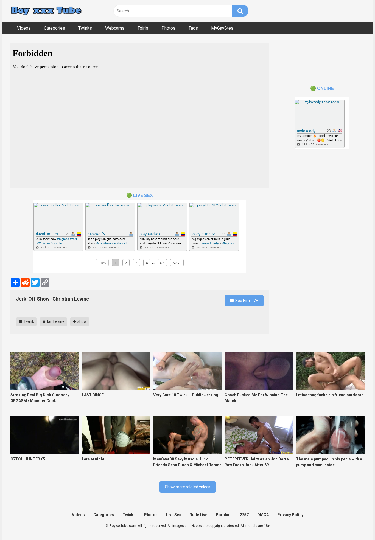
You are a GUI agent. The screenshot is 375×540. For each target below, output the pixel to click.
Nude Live (198, 515)
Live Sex (173, 515)
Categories (54, 28)
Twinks (85, 28)
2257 (244, 515)
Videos (24, 28)
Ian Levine (55, 321)
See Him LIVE (246, 300)
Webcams (114, 28)
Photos (168, 28)
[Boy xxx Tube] (46, 11)
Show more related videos (187, 487)
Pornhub (223, 515)
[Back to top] (356, 523)
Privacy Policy (290, 515)
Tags (193, 28)
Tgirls (143, 28)
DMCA (263, 515)
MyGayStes (222, 28)
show (82, 321)
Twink (28, 321)
